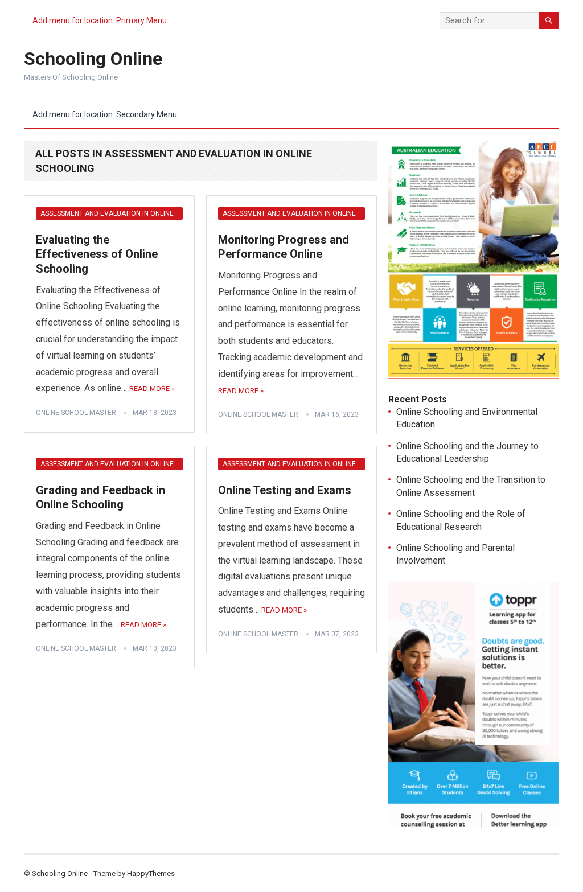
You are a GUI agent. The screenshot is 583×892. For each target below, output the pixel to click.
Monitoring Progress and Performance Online (283, 247)
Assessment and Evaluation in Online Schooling (107, 214)
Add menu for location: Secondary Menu (104, 114)
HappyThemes (151, 873)
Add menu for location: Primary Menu (99, 20)
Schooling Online (93, 59)
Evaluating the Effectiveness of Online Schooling (97, 254)
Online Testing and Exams (284, 490)
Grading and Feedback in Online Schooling (100, 497)
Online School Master (76, 413)
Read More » (152, 388)
